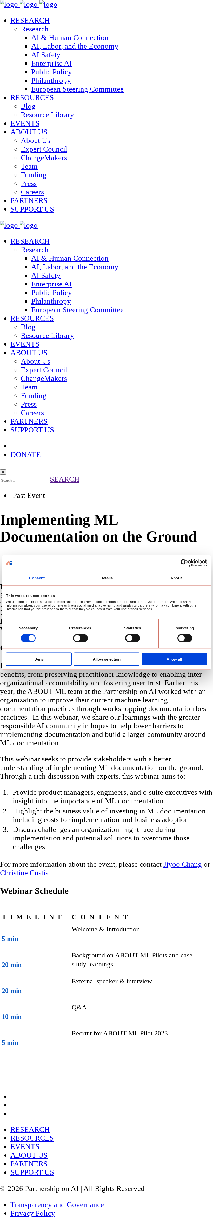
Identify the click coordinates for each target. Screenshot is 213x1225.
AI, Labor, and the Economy (74, 46)
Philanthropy (51, 80)
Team (29, 166)
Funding (33, 175)
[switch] (80, 638)
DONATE (25, 454)
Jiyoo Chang (182, 864)
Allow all (174, 659)
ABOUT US (29, 132)
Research (35, 29)
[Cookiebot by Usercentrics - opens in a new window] (184, 563)
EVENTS (24, 123)
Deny (39, 659)
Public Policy (51, 72)
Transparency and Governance (57, 1204)
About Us (35, 140)
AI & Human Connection (70, 37)
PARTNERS (29, 200)
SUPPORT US (32, 209)
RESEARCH (30, 20)
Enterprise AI (51, 63)
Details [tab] (106, 578)
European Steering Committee (77, 89)
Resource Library (47, 114)
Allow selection (107, 659)
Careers (32, 192)
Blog (28, 106)
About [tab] (176, 578)
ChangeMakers (44, 157)
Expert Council (44, 149)
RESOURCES (32, 97)
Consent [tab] (37, 578)
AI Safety (46, 54)
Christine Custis (24, 873)
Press (29, 183)
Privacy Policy (32, 1213)
